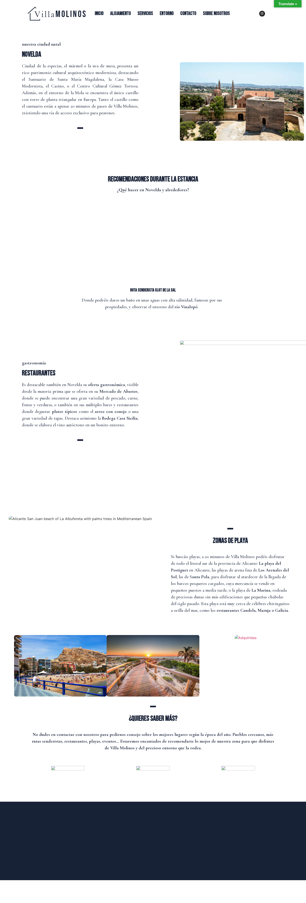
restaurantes (38, 373)
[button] (9, 662)
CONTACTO (188, 14)
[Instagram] (262, 14)
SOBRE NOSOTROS (216, 14)
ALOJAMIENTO (120, 14)
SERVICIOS (145, 14)
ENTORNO (167, 14)
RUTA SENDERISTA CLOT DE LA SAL (153, 290)
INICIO (99, 14)
